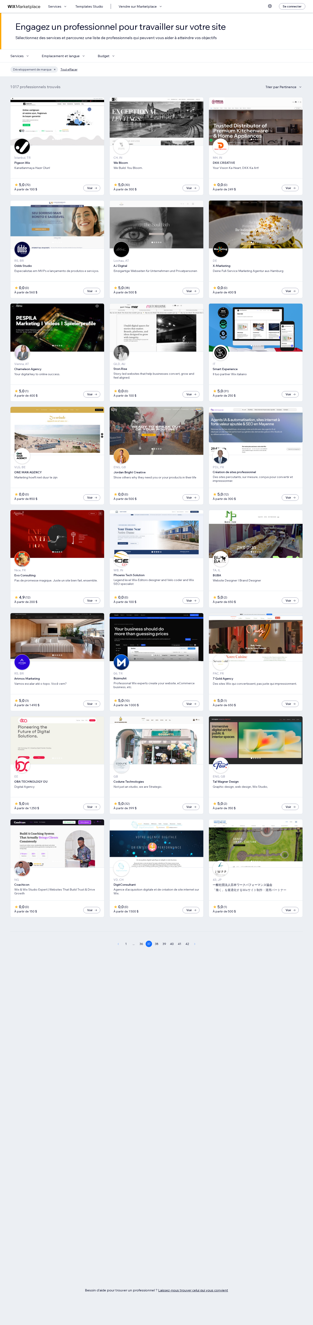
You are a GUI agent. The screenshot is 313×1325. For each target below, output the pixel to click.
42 (187, 944)
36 (141, 944)
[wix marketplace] (24, 6)
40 (172, 944)
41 (179, 944)
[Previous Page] (118, 944)
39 (164, 944)
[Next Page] (195, 944)
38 (156, 944)
